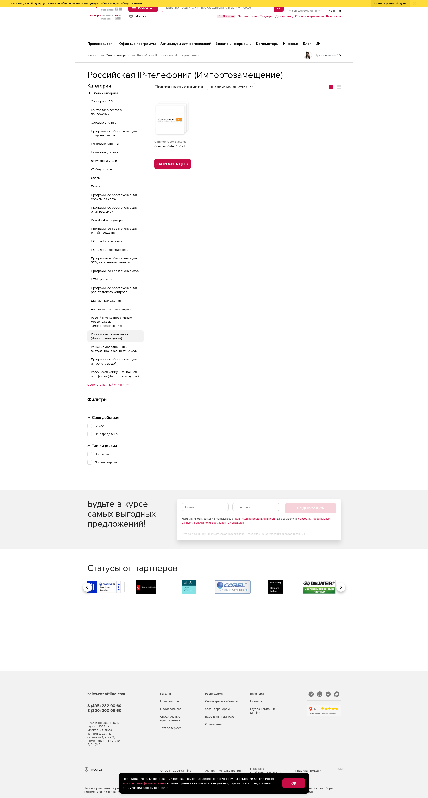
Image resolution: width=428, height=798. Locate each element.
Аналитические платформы (111, 309)
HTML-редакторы (103, 279)
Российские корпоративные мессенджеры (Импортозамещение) (111, 321)
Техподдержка (170, 728)
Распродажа (214, 693)
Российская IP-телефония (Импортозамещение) (109, 336)
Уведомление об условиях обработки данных (276, 534)
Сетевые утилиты (104, 122)
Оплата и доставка (309, 16)
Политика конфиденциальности (266, 770)
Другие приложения (106, 300)
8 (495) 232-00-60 (104, 705)
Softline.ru (226, 16)
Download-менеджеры (107, 220)
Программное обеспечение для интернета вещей (114, 361)
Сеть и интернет (106, 93)
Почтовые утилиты (105, 152)
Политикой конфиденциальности (255, 518)
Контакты (333, 16)
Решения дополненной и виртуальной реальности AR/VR (114, 349)
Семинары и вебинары (221, 701)
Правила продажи (308, 770)
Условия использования (223, 770)
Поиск (95, 186)
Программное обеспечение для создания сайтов (114, 133)
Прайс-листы (169, 701)
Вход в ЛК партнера (219, 716)
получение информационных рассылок (219, 522)
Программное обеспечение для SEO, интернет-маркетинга (114, 260)
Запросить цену (172, 164)
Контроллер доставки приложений (107, 112)
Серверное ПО (102, 101)
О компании (214, 724)
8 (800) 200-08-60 (104, 710)
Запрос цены (247, 16)
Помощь (256, 701)
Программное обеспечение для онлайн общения (114, 230)
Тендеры (266, 16)
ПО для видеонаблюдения (110, 249)
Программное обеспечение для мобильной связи (114, 197)
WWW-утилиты (101, 169)
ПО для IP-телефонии (106, 241)
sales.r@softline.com (306, 10)
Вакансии (257, 693)
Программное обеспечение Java (115, 271)
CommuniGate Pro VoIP (170, 146)
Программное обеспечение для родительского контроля (114, 290)
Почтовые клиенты (105, 143)
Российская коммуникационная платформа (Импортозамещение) (115, 374)
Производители (171, 709)
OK (293, 783)
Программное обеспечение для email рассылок (114, 209)
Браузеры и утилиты (106, 160)
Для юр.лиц (284, 16)
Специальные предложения (170, 718)
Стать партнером (217, 709)
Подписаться (310, 508)
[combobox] (231, 86)
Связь (95, 178)
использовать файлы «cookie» (144, 783)
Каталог (165, 693)
